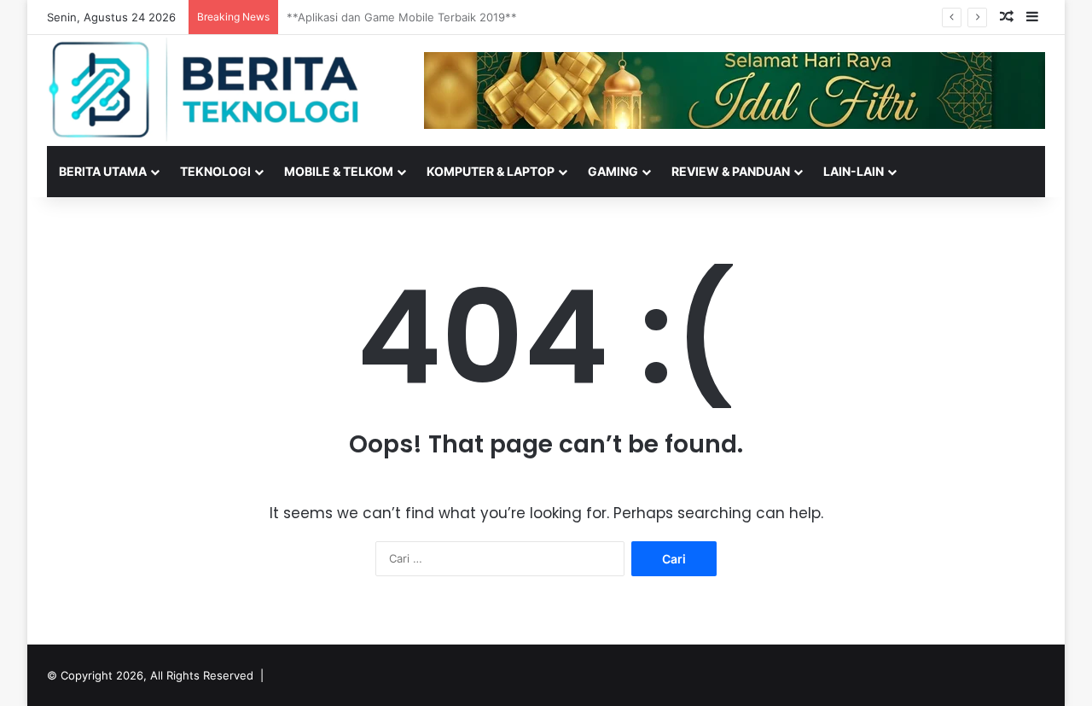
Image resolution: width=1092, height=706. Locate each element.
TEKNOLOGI (215, 171)
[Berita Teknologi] (205, 89)
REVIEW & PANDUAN (730, 171)
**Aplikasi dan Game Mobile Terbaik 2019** (402, 17)
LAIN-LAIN (853, 171)
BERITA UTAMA (103, 171)
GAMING (613, 171)
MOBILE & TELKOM (338, 171)
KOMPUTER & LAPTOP (491, 171)
